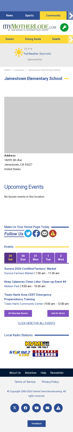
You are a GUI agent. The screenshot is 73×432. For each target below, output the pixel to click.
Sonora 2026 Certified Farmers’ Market (30, 268)
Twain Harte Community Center (23, 303)
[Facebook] (25, 408)
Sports (29, 15)
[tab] (10, 258)
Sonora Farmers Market (19, 273)
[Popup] (64, 27)
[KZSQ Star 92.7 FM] (18, 352)
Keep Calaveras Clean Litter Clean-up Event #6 (35, 281)
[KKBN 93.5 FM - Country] (45, 352)
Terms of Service (25, 382)
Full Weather (31, 53)
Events (10, 39)
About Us (15, 372)
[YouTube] (36, 408)
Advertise (30, 372)
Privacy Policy (50, 382)
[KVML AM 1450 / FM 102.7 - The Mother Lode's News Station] (37, 343)
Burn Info (45, 53)
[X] (14, 408)
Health (56, 39)
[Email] (47, 408)
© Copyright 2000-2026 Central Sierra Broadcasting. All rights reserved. (36, 393)
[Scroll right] (70, 15)
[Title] (58, 408)
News (9, 15)
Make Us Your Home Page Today (26, 227)
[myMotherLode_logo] (29, 27)
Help (43, 372)
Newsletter (57, 372)
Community (53, 15)
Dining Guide (33, 39)
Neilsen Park (11, 286)
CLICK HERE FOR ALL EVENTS (36, 323)
